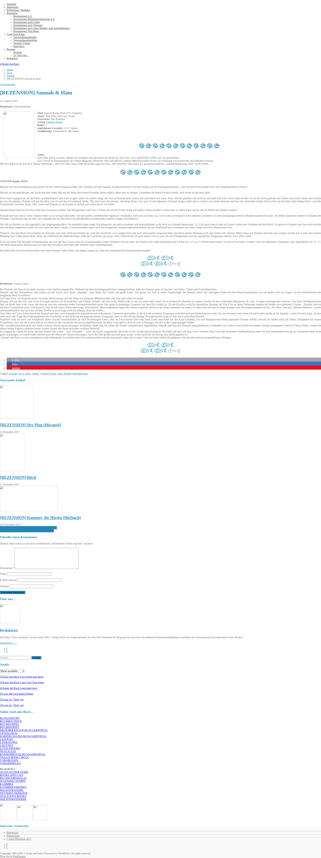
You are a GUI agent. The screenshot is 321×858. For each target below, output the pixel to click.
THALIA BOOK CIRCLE (14, 757)
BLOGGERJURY (10, 718)
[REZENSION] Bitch (18, 477)
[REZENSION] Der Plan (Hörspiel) (30, 425)
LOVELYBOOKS (10, 748)
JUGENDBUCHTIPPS (12, 781)
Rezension (12, 13)
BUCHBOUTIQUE (11, 721)
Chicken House (54, 122)
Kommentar (7, 568)
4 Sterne (13, 373)
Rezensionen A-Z (22, 16)
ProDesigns (19, 856)
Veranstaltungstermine (25, 37)
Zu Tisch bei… (21, 55)
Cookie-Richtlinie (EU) (19, 839)
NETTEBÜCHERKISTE (14, 793)
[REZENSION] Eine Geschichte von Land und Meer (28, 527)
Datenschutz (13, 835)
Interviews (18, 46)
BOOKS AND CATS (11, 775)
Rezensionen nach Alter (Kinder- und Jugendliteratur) (41, 28)
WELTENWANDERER (13, 799)
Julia (60, 373)
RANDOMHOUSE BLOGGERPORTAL (22, 754)
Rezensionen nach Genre (26, 22)
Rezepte (11, 49)
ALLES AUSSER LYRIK (14, 772)
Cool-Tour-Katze (16, 34)
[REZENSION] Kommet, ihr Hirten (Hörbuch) (40, 517)
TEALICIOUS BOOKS (13, 796)
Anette (35, 373)
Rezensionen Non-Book (26, 31)
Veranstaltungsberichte (25, 40)
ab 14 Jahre (25, 373)
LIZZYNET (6, 745)
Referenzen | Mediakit (18, 10)
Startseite (11, 4)
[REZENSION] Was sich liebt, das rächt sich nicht (27, 530)
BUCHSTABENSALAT (13, 778)
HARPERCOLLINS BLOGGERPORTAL (23, 736)
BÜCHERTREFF (9, 727)
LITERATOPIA (8, 742)
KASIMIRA (6, 784)
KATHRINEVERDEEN (13, 787)
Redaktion (12, 58)
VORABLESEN (9, 760)
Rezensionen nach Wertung (27, 25)
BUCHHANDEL (9, 724)
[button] (13, 360)
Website (4, 586)
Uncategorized (7, 84)
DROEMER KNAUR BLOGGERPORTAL (24, 730)
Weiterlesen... (8, 643)
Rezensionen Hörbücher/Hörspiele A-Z (34, 19)
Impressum (12, 7)
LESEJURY (6, 739)
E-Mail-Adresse (8, 580)
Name (3, 573)
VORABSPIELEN (10, 763)
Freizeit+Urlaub (21, 43)
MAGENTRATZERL (12, 790)
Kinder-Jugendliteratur (76, 373)
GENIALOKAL (9, 733)
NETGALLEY (8, 751)
